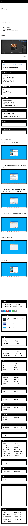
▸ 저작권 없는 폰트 (6, 518)
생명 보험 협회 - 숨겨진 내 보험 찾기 (12, 304)
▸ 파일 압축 (16, 444)
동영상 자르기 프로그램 (9, 102)
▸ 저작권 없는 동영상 (18, 518)
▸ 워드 (4, 365)
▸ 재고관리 (5, 435)
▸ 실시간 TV (16, 343)
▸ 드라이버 (5, 479)
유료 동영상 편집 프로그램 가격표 (11, 68)
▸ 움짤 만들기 (5, 383)
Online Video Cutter (8, 93)
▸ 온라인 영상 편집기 (7, 516)
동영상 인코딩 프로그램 (9, 104)
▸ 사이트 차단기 (17, 445)
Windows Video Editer (9, 79)
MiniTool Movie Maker (9, 77)
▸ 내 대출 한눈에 (17, 352)
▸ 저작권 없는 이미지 (18, 520)
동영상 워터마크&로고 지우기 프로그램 (12, 105)
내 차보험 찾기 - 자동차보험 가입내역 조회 (13, 306)
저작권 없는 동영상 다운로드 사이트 (11, 115)
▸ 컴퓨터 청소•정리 (18, 451)
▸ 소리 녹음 (5, 419)
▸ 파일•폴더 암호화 (6, 407)
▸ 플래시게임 (5, 343)
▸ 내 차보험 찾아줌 (18, 353)
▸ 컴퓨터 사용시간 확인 (18, 455)
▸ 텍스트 (16, 369)
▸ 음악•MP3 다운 (6, 512)
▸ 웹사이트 (16, 340)
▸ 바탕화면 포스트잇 (18, 427)
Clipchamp (6, 91)
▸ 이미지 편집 (5, 381)
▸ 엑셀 (15, 363)
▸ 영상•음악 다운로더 (18, 471)
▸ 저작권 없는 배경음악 (7, 521)
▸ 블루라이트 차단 (6, 451)
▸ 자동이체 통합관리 (6, 355)
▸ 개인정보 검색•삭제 (18, 407)
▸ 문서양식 (5, 340)
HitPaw (6, 90)
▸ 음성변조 (16, 399)
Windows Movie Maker (9, 80)
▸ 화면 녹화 (16, 417)
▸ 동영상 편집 (5, 377)
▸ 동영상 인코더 (6, 399)
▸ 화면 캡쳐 (5, 417)
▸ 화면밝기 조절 (17, 447)
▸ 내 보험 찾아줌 (6, 353)
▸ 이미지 (4, 369)
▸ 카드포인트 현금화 (18, 355)
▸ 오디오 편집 (5, 379)
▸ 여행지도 (16, 342)
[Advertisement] (14, 17)
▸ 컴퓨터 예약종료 (6, 453)
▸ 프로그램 (5, 342)
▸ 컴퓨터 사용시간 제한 (7, 455)
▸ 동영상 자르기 (17, 377)
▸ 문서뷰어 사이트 (17, 514)
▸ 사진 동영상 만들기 (18, 383)
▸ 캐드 (15, 367)
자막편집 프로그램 (8, 101)
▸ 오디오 (16, 391)
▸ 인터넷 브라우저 (6, 471)
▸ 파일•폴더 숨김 (17, 449)
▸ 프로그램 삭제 (6, 447)
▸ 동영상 (4, 391)
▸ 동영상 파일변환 (17, 512)
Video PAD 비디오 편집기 (9, 82)
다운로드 (25, 56)
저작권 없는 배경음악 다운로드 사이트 (12, 116)
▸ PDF (15, 365)
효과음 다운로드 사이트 (9, 113)
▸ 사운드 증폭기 (6, 445)
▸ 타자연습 (5, 463)
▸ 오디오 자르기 (17, 379)
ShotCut (6, 75)
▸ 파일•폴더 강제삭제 (18, 453)
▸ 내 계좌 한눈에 (6, 352)
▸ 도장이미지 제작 (6, 514)
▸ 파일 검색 (5, 444)
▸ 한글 (4, 363)
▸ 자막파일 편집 (17, 381)
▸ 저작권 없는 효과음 (7, 520)
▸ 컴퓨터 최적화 (6, 449)
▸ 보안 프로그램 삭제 (7, 409)
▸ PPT (4, 367)
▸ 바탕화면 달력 (6, 427)
